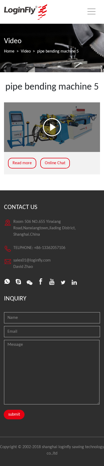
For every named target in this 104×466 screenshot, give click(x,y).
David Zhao (23, 267)
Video (26, 51)
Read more (22, 163)
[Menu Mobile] (91, 13)
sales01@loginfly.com (32, 260)
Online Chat (55, 163)
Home (9, 51)
